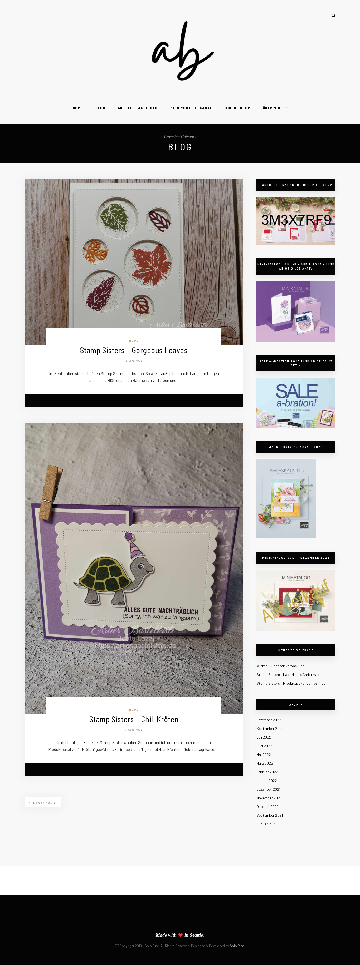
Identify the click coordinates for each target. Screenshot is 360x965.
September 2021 (269, 815)
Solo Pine (237, 946)
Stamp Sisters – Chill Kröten (134, 719)
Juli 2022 (263, 737)
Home (78, 107)
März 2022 (264, 763)
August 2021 (266, 824)
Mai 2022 (263, 754)
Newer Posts (44, 802)
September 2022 (270, 728)
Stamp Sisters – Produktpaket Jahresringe (290, 683)
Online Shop (237, 107)
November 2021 (268, 798)
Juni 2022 (264, 746)
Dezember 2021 (268, 789)
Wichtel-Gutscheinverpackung (280, 666)
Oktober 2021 (267, 806)
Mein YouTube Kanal (191, 107)
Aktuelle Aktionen (138, 107)
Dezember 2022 (268, 720)
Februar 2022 (267, 772)
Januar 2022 (266, 780)
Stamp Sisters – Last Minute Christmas (287, 674)
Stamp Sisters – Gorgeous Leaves (134, 350)
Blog (100, 107)
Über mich (273, 107)
